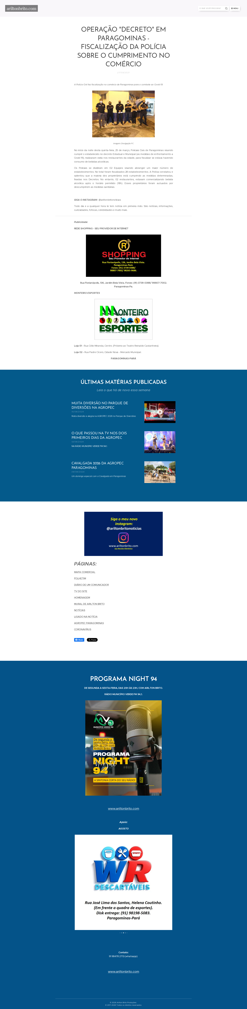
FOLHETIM (80, 578)
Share (80, 640)
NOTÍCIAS (79, 610)
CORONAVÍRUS (82, 629)
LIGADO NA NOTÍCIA (86, 616)
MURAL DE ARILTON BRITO (89, 603)
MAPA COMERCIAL (84, 572)
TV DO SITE (80, 591)
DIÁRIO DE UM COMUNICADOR (91, 584)
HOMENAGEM (82, 597)
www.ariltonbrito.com (123, 809)
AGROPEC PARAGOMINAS (89, 623)
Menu (235, 8)
